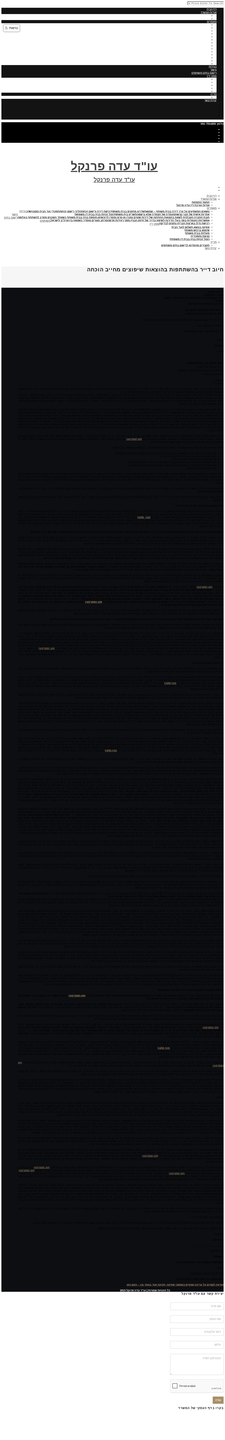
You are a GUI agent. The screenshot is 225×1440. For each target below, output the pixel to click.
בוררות (213, 66)
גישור (213, 69)
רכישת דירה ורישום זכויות (194, 30)
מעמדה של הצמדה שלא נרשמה (190, 42)
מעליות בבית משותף (197, 85)
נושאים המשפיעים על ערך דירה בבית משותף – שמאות (177, 24)
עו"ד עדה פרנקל (114, 166)
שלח (218, 1400)
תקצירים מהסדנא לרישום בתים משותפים (185, 97)
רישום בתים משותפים (204, 72)
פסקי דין (212, 76)
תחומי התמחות (201, 15)
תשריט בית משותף (198, 45)
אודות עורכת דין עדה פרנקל (193, 18)
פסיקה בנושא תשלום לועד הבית (191, 79)
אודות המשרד (208, 12)
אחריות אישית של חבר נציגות (192, 39)
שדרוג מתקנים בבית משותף (193, 27)
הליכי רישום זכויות (199, 33)
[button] (12, 28)
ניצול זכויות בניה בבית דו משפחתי (189, 48)
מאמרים (212, 21)
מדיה (214, 94)
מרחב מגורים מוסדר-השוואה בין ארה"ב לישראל (181, 60)
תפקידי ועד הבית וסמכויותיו (193, 36)
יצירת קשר (210, 100)
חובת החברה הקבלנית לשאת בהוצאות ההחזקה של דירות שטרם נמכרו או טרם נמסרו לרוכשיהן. (153, 51)
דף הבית (212, 9)
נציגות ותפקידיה (200, 88)
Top (167, 1293)
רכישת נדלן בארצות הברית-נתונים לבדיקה (184, 63)
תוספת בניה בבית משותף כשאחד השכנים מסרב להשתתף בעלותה (170, 54)
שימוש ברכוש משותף (197, 82)
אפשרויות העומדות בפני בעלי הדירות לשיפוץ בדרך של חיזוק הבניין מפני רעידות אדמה (158, 57)
